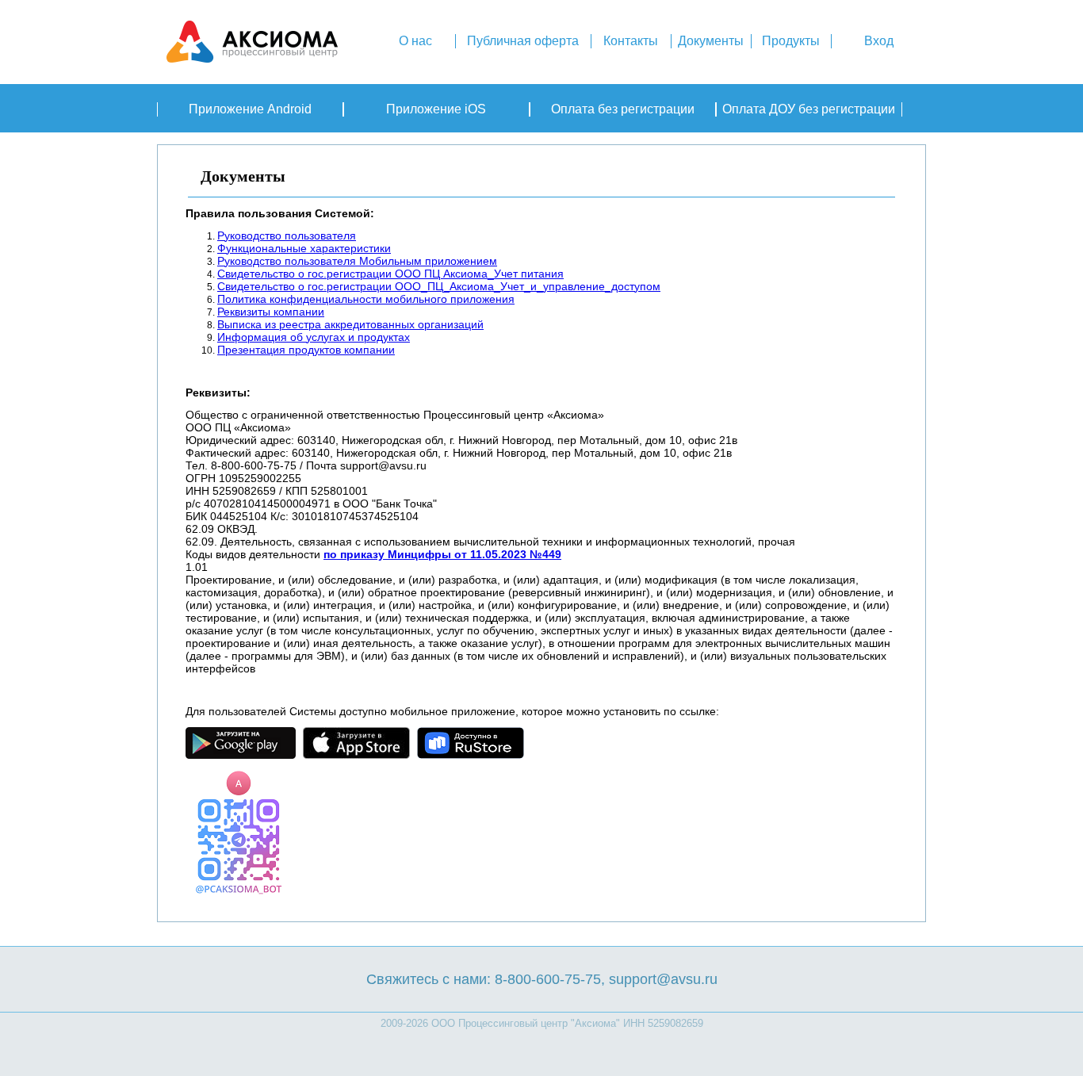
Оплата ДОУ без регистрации (808, 109)
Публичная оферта (523, 41)
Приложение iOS (436, 109)
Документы (711, 41)
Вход (879, 41)
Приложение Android (250, 109)
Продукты (791, 41)
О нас (415, 41)
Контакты (630, 41)
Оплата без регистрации (623, 109)
